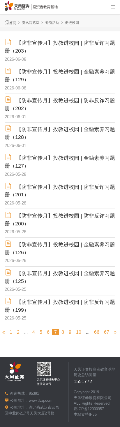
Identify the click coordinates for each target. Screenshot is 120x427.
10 (78, 332)
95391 (34, 393)
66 (96, 332)
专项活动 (52, 23)
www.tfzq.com (40, 400)
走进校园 (72, 23)
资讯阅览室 (30, 23)
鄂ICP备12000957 (89, 409)
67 (106, 332)
